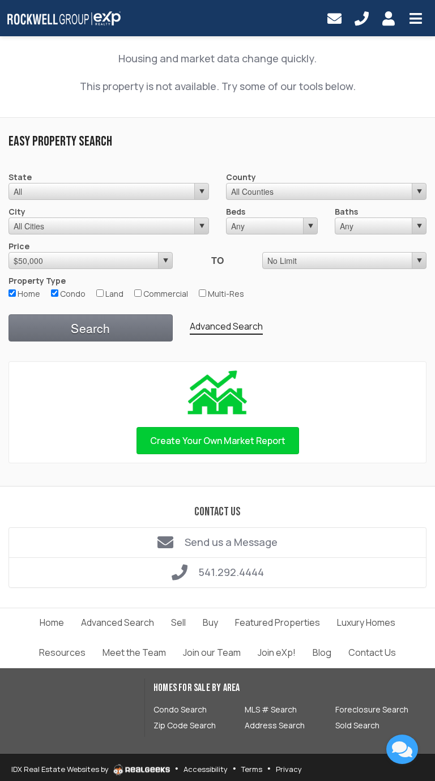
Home (28, 293)
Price (18, 246)
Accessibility (206, 769)
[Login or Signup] (388, 18)
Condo (72, 293)
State (20, 177)
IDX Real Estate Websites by (60, 769)
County (241, 177)
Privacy (289, 769)
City (16, 211)
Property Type (37, 280)
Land (113, 293)
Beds (235, 211)
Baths (346, 211)
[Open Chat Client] (402, 749)
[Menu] (415, 18)
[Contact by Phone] (361, 18)
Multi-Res (225, 293)
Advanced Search (226, 326)
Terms (251, 769)
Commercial (165, 293)
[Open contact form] (334, 18)
